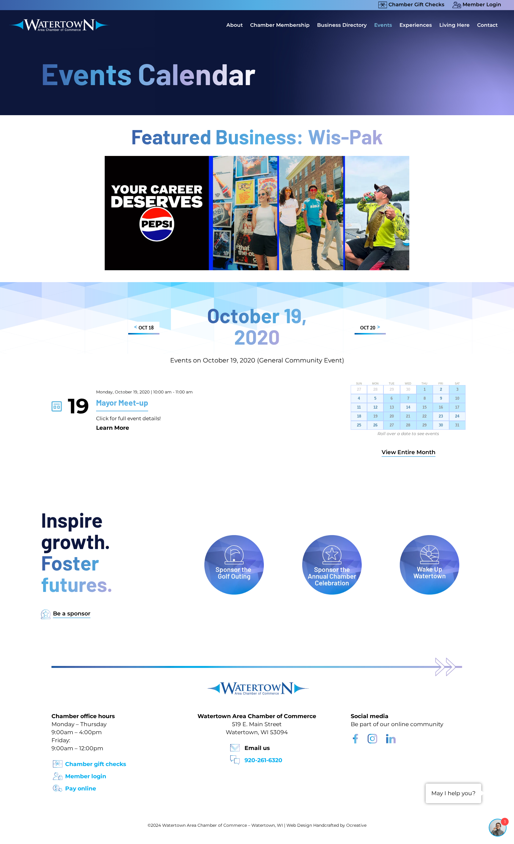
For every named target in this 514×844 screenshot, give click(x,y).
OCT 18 (144, 327)
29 (424, 425)
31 (457, 425)
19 (375, 416)
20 (392, 416)
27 (392, 425)
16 (441, 407)
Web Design (299, 825)
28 (408, 425)
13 (392, 407)
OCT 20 (370, 327)
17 (457, 407)
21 (408, 416)
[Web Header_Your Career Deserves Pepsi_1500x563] (257, 158)
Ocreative (356, 825)
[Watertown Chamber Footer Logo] (257, 685)
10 (457, 398)
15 (424, 407)
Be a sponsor (71, 613)
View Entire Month (408, 452)
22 (424, 416)
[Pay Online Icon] (57, 786)
